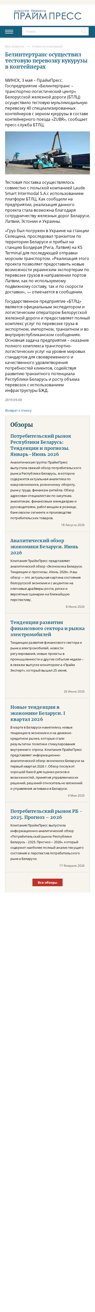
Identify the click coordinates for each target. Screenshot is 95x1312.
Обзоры (21, 424)
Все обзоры (47, 882)
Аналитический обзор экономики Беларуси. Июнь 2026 (44, 547)
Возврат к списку (18, 410)
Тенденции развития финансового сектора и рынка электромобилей (47, 628)
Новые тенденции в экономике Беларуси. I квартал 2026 (37, 713)
